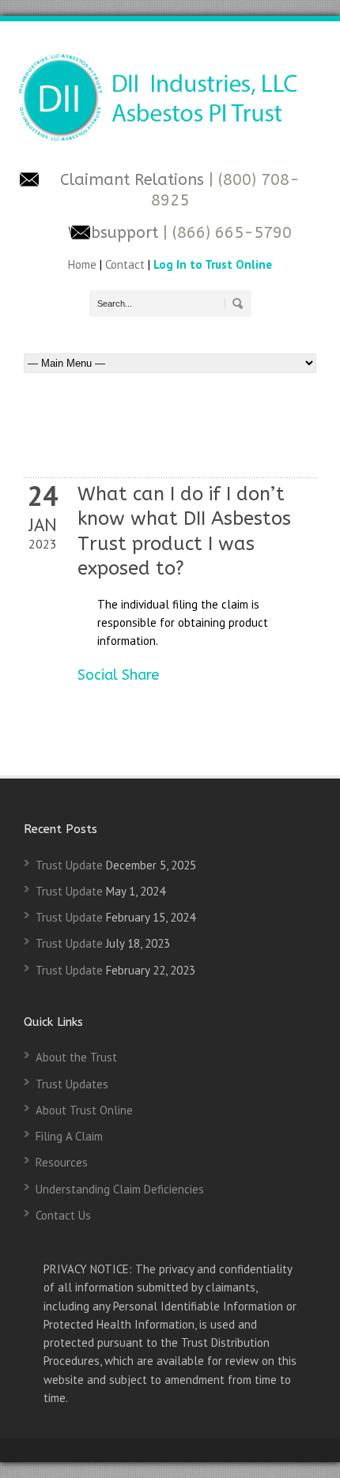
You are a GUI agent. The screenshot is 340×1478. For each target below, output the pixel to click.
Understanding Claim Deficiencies (120, 1189)
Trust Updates (72, 1084)
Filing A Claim (69, 1136)
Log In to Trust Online (212, 264)
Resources (62, 1162)
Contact (125, 264)
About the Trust (76, 1057)
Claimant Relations (134, 180)
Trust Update (69, 865)
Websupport (113, 233)
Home (84, 264)
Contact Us (63, 1215)
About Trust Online (84, 1110)
